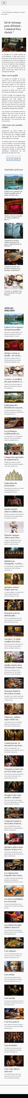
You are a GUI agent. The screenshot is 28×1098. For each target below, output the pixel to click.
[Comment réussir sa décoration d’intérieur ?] (14, 813)
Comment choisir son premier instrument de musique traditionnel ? (12, 268)
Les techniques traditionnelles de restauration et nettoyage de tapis (11, 434)
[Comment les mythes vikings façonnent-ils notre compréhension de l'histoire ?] (13, 231)
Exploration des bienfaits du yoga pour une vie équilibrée (13, 407)
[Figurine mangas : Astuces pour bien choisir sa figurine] (14, 527)
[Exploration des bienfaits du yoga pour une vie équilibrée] (14, 397)
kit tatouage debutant (8, 88)
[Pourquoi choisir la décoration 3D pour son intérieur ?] (14, 683)
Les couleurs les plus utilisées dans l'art (12, 926)
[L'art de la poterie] (14, 1013)
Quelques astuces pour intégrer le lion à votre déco (13, 849)
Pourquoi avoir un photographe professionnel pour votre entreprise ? (12, 616)
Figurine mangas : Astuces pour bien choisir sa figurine (12, 537)
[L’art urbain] (14, 966)
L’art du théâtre (10, 1045)
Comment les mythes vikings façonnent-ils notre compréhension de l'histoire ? (13, 243)
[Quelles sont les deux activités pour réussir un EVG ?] (14, 657)
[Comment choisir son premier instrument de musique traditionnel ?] (13, 257)
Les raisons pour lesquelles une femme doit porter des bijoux (13, 875)
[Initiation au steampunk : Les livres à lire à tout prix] (14, 553)
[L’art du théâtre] (14, 1037)
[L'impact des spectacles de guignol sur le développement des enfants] (14, 449)
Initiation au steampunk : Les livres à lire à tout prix (13, 563)
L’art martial (9, 998)
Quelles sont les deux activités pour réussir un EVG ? (13, 667)
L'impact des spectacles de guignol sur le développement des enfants (13, 461)
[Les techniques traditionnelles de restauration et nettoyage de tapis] (14, 423)
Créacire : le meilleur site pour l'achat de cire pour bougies (13, 293)
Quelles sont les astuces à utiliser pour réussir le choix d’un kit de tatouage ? (13, 512)
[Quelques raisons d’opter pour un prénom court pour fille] (14, 579)
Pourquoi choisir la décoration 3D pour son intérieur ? (12, 693)
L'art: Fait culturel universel (12, 1070)
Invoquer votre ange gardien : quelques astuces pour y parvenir (12, 798)
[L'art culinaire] (14, 943)
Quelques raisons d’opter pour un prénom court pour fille (12, 590)
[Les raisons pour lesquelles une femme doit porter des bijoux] (14, 865)
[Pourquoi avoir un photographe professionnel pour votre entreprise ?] (14, 605)
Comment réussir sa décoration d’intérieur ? (13, 823)
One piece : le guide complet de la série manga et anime (12, 641)
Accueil (3, 10)
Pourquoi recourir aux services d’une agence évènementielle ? (13, 771)
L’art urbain (9, 974)
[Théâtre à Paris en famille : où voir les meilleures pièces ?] (13, 206)
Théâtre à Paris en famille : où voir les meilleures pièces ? (13, 217)
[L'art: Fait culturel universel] (14, 1061)
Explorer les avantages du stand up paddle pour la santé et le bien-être (13, 193)
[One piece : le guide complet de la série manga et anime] (14, 631)
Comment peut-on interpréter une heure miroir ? (13, 745)
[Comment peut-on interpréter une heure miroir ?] (14, 735)
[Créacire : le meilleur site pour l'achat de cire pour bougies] (13, 281)
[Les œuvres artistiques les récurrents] (14, 891)
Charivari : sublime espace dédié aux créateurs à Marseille (13, 719)
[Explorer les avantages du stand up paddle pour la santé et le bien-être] (13, 182)
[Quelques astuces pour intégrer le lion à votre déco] (14, 839)
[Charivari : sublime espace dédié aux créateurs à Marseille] (14, 709)
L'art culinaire (10, 951)
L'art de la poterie (11, 1021)
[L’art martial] (14, 990)
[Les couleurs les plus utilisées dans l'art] (14, 917)
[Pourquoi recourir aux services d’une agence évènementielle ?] (14, 761)
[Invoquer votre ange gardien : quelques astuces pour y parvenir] (14, 787)
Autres (8, 10)
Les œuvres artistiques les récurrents (13, 900)
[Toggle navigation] (4, 2)
